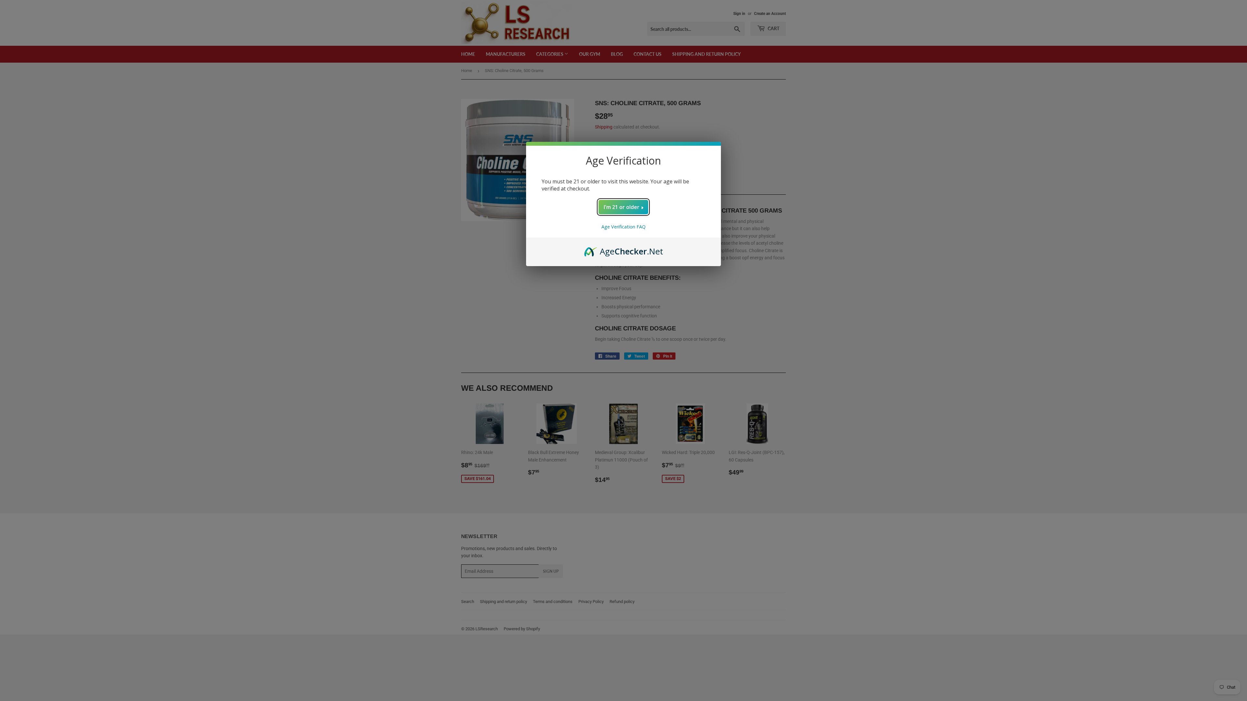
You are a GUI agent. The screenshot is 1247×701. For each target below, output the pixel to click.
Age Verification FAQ (623, 227)
